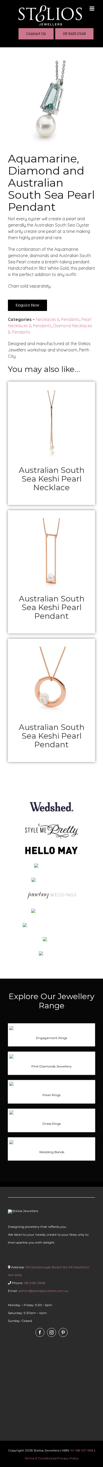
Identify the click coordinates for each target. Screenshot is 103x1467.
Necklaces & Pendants (57, 319)
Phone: (28, 1283)
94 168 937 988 (82, 1450)
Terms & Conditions (40, 1458)
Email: (38, 1291)
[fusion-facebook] (39, 1332)
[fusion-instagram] (51, 1332)
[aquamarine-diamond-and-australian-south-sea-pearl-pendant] (51, 62)
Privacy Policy (68, 1458)
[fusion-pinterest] (63, 1332)
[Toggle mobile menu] (92, 8)
